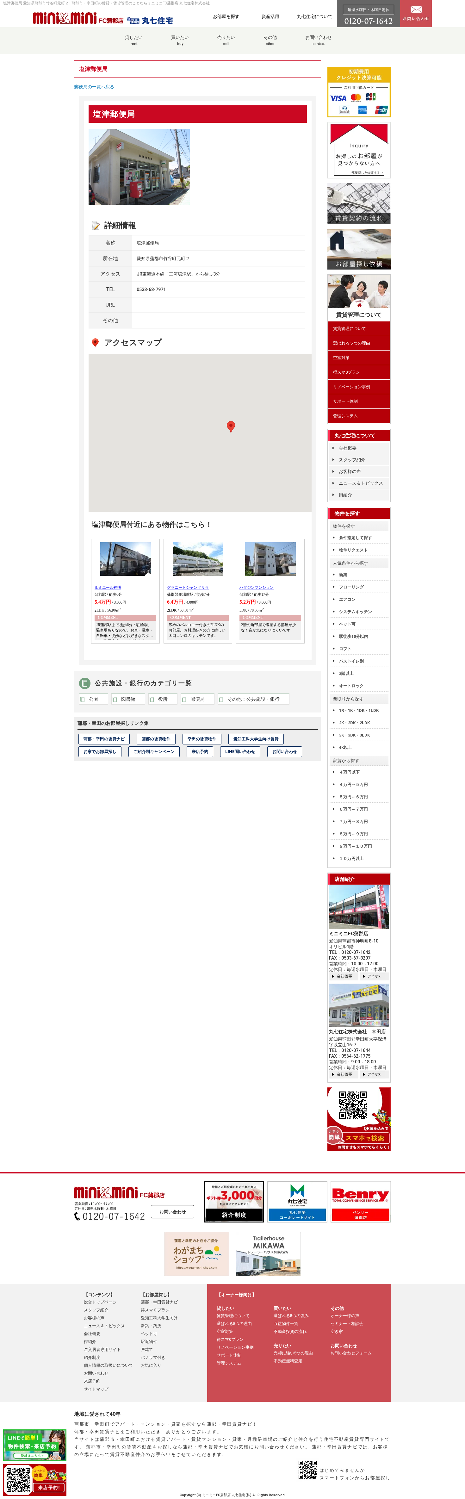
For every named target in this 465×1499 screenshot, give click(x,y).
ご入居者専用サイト (102, 1349)
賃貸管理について (349, 328)
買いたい (180, 40)
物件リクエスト (353, 550)
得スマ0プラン (346, 372)
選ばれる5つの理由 (234, 1323)
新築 (343, 574)
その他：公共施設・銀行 (253, 699)
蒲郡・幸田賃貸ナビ (159, 1302)
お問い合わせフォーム (351, 1353)
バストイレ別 (351, 661)
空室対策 (341, 357)
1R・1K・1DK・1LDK (359, 710)
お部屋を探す (226, 16)
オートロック (351, 685)
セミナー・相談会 (347, 1323)
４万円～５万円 (353, 784)
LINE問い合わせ (240, 751)
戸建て (147, 1349)
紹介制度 (92, 1357)
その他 (270, 40)
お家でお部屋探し (100, 751)
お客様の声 (350, 471)
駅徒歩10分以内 (353, 636)
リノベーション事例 (351, 386)
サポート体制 (345, 401)
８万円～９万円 (353, 833)
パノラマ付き (153, 1357)
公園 (93, 699)
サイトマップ (96, 1389)
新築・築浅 (151, 1325)
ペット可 (347, 624)
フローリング (351, 587)
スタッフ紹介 (352, 459)
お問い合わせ (318, 40)
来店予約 (200, 751)
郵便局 (197, 699)
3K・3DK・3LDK (354, 735)
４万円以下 (349, 772)
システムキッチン (355, 611)
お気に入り (151, 1365)
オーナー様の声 (345, 1315)
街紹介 (345, 494)
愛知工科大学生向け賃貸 (256, 739)
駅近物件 (149, 1341)
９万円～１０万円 (355, 846)
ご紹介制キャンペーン (154, 751)
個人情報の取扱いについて (108, 1365)
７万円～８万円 (353, 821)
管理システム (345, 416)
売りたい (226, 40)
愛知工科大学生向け (159, 1318)
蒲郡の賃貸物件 (156, 739)
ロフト (345, 648)
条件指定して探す (355, 537)
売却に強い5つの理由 (293, 1353)
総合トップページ (100, 1302)
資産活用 (270, 16)
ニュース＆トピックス (361, 483)
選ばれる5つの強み (291, 1315)
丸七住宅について (314, 16)
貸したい (134, 40)
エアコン (347, 599)
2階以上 (346, 673)
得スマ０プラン (155, 1310)
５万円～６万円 (353, 796)
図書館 (128, 699)
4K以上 (345, 747)
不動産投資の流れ (290, 1331)
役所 (163, 699)
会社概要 (347, 448)
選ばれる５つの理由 (351, 343)
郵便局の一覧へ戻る (94, 86)
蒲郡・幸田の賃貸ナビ (104, 739)
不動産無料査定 (288, 1361)
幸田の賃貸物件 (202, 739)
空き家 (337, 1331)
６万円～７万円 (353, 809)
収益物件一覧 (286, 1323)
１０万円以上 (351, 858)
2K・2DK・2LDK (354, 722)
